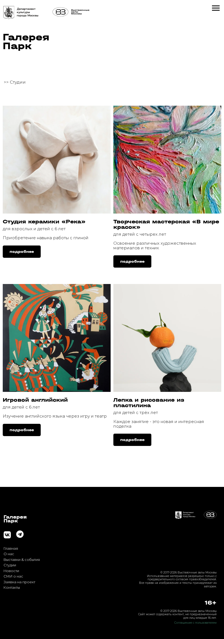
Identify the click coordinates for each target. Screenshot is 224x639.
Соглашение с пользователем (195, 623)
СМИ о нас (13, 576)
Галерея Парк (26, 41)
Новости (11, 571)
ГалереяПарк (15, 518)
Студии (10, 565)
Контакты (12, 587)
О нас (9, 554)
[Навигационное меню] (216, 8)
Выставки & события (22, 560)
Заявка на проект (19, 582)
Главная (11, 548)
